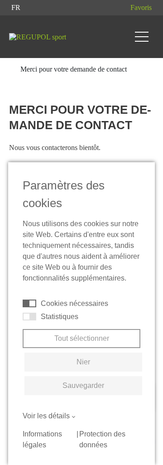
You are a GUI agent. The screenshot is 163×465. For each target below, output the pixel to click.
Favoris (141, 7)
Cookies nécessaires (74, 303)
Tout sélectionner (81, 338)
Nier (83, 362)
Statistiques (59, 316)
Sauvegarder (83, 385)
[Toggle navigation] (141, 36)
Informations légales (42, 439)
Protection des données (102, 439)
